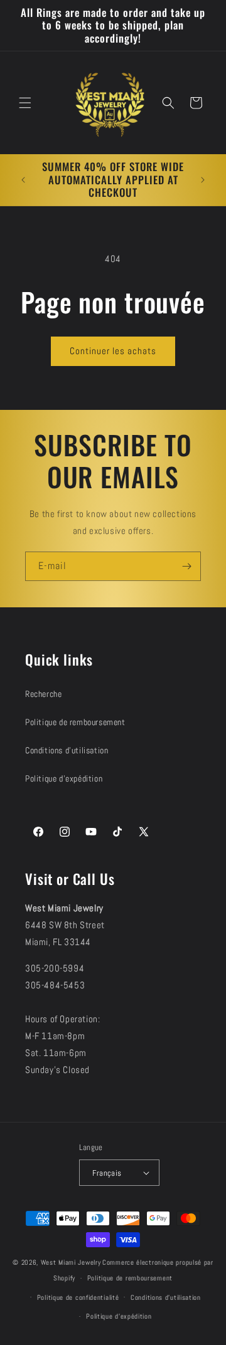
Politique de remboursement (75, 722)
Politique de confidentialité (78, 1297)
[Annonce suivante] (203, 180)
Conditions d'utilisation (66, 750)
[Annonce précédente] (23, 180)
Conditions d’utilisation (166, 1297)
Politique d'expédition (63, 778)
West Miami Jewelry (71, 1262)
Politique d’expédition (118, 1316)
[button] (25, 103)
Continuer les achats (113, 351)
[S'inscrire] (186, 566)
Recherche (43, 693)
